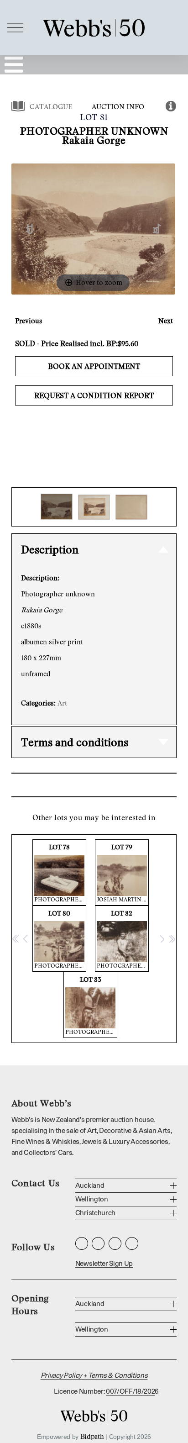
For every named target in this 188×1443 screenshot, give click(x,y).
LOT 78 (60, 873)
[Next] (156, 229)
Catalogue (51, 106)
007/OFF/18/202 (130, 1391)
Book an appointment (94, 366)
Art (62, 703)
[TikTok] (131, 1243)
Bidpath (92, 1436)
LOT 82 (123, 939)
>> (171, 938)
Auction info (118, 106)
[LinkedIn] (115, 1243)
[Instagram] (81, 1243)
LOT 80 (60, 939)
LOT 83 (91, 1005)
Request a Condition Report (94, 395)
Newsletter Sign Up (104, 1263)
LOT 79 (123, 873)
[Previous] (29, 229)
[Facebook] (98, 1243)
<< (16, 938)
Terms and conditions (74, 742)
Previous (28, 320)
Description (49, 549)
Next (165, 320)
